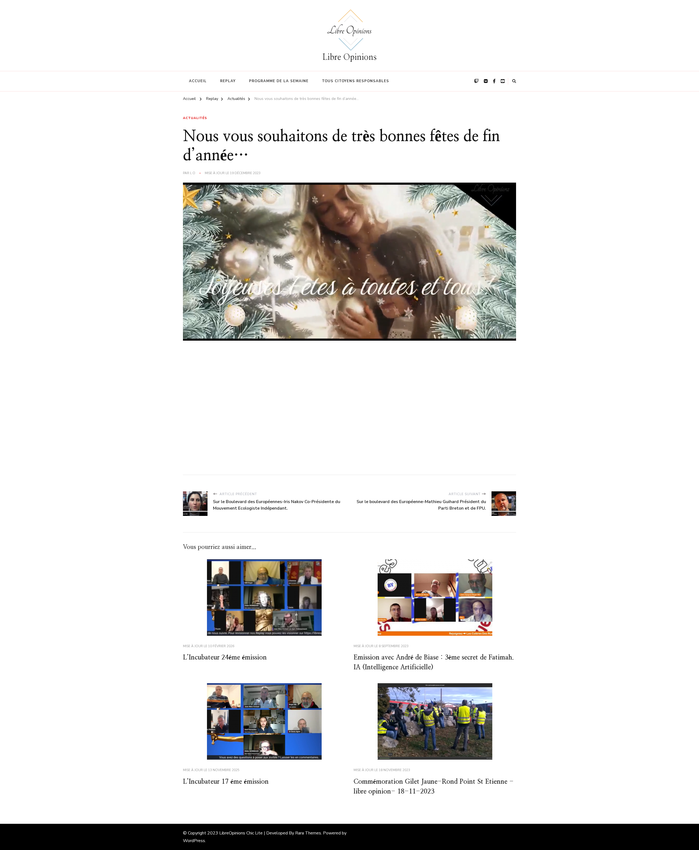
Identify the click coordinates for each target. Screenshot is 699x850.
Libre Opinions (349, 57)
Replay (228, 81)
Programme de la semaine (279, 81)
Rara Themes (308, 833)
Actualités (195, 118)
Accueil (198, 81)
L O (192, 173)
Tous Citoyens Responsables (355, 81)
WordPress (194, 841)
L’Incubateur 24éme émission (225, 657)
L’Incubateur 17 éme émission (226, 781)
